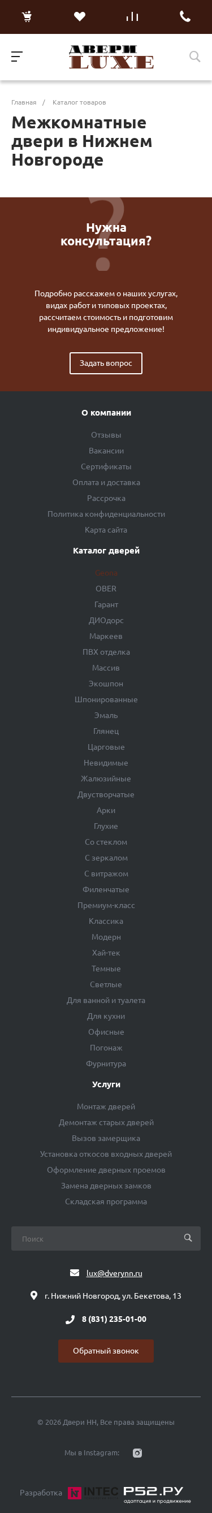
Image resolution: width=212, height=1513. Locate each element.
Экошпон (106, 683)
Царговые (106, 746)
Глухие (106, 826)
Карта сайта (106, 529)
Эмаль (106, 715)
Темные (106, 968)
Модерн (106, 936)
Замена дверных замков (106, 1185)
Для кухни (106, 1016)
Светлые (106, 984)
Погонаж (106, 1047)
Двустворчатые (106, 794)
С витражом (106, 873)
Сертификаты (106, 466)
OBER (106, 588)
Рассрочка (106, 498)
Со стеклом (106, 841)
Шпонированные (106, 699)
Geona (106, 572)
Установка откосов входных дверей (106, 1153)
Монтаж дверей (106, 1106)
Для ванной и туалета (106, 1000)
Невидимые (106, 762)
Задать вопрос (106, 363)
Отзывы (106, 434)
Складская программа (106, 1201)
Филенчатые (106, 889)
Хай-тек (106, 952)
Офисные (106, 1031)
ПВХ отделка (106, 651)
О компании (106, 412)
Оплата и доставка (106, 482)
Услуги (106, 1084)
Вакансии (106, 450)
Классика (106, 921)
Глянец (106, 731)
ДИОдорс (106, 620)
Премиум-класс (106, 905)
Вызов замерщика (106, 1138)
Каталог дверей (106, 550)
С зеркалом (106, 857)
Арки (106, 810)
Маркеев (106, 636)
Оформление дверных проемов (106, 1169)
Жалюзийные (106, 778)
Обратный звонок (106, 1350)
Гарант (106, 604)
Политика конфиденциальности (106, 513)
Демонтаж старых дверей (106, 1122)
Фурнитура (106, 1063)
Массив (106, 667)
